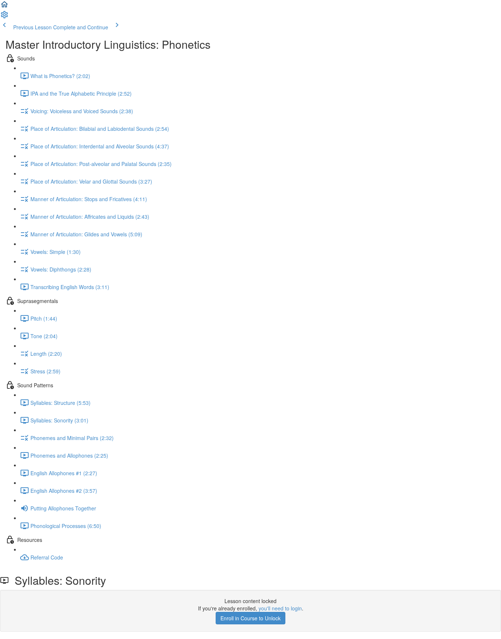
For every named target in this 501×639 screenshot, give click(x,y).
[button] (4, 6)
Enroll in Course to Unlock (250, 618)
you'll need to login (280, 608)
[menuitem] (4, 17)
